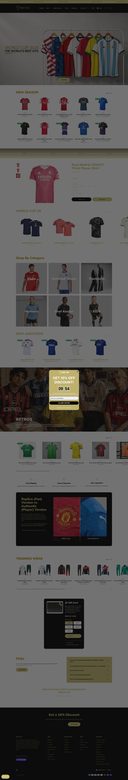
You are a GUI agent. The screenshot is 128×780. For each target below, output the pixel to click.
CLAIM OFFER (64, 403)
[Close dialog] (77, 372)
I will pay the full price (64, 407)
